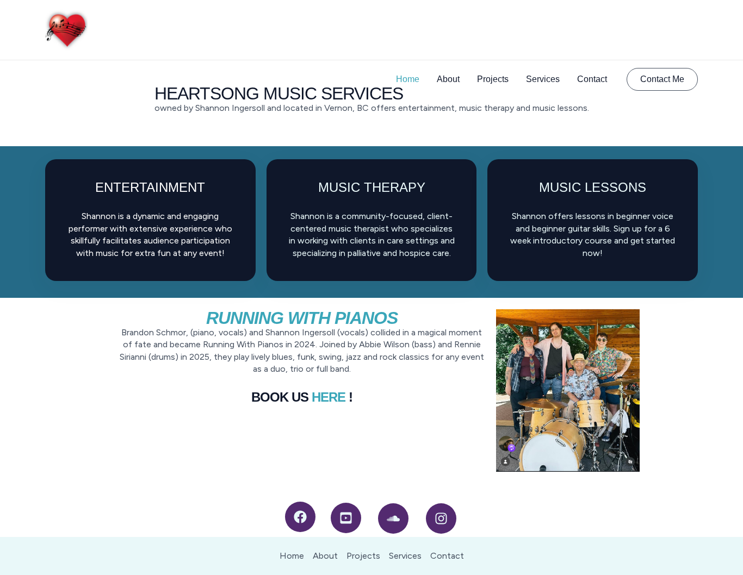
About (448, 79)
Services (543, 79)
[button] (662, 79)
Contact (592, 79)
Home (407, 79)
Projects (493, 79)
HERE (328, 397)
